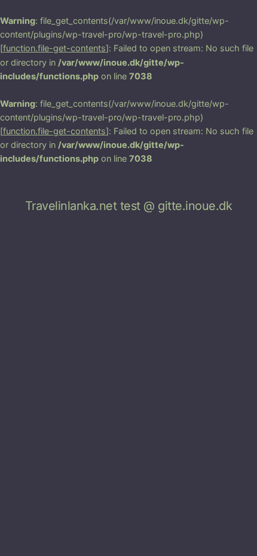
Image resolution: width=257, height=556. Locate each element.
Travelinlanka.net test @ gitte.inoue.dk (128, 206)
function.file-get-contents (54, 48)
